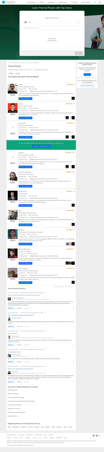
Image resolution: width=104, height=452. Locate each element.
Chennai (37, 427)
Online (70, 427)
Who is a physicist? (12, 333)
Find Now (87, 74)
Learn (45, 435)
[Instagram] (97, 436)
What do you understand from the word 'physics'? (20, 369)
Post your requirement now (41, 146)
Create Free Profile (52, 40)
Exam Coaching (86, 2)
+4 (73, 263)
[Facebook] (94, 436)
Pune (42, 427)
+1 (73, 117)
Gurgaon (59, 427)
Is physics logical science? (14, 352)
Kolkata (47, 427)
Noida (53, 427)
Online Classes (31, 2)
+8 (73, 166)
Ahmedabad (58, 437)
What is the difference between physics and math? (21, 315)
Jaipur (65, 427)
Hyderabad (15, 427)
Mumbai (30, 427)
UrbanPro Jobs (38, 435)
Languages (51, 2)
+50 (73, 137)
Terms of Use (21, 435)
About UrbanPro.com (11, 435)
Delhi (9, 427)
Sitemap (51, 435)
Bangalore (24, 427)
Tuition (41, 2)
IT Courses (74, 2)
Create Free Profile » (87, 85)
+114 (73, 244)
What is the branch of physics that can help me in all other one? (24, 295)
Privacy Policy (30, 435)
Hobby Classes (62, 2)
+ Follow (10, 73)
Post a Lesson (69, 286)
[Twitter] (99, 436)
